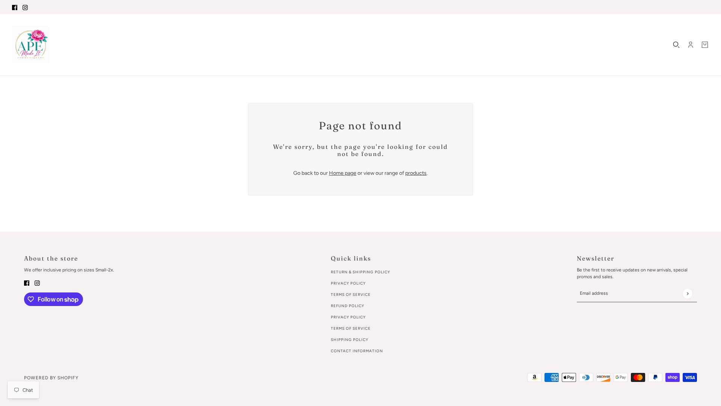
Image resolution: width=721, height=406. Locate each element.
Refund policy (347, 305)
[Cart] (705, 45)
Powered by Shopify (51, 377)
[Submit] (687, 293)
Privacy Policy (348, 283)
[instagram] (25, 7)
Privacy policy (348, 317)
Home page (342, 173)
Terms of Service (351, 294)
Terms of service (351, 328)
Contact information (357, 350)
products (416, 173)
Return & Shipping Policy (360, 272)
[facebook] (14, 7)
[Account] (690, 45)
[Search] (676, 45)
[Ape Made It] (31, 45)
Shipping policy (349, 339)
